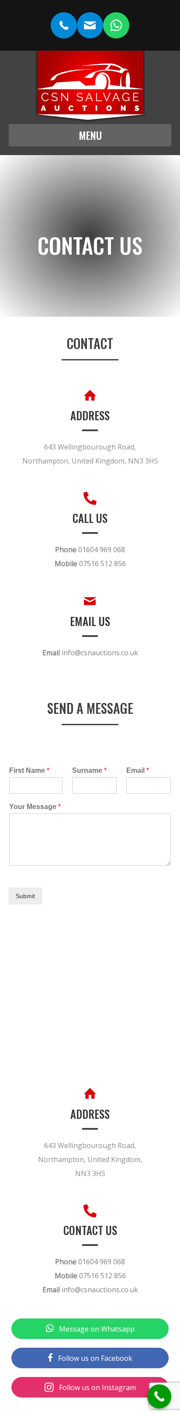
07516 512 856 (102, 563)
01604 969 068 (101, 549)
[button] (90, 1328)
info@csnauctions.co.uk (100, 652)
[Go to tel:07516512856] (64, 25)
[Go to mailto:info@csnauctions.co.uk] (90, 25)
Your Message (35, 806)
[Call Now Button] (159, 1396)
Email (137, 770)
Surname (89, 770)
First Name (29, 770)
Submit (25, 896)
